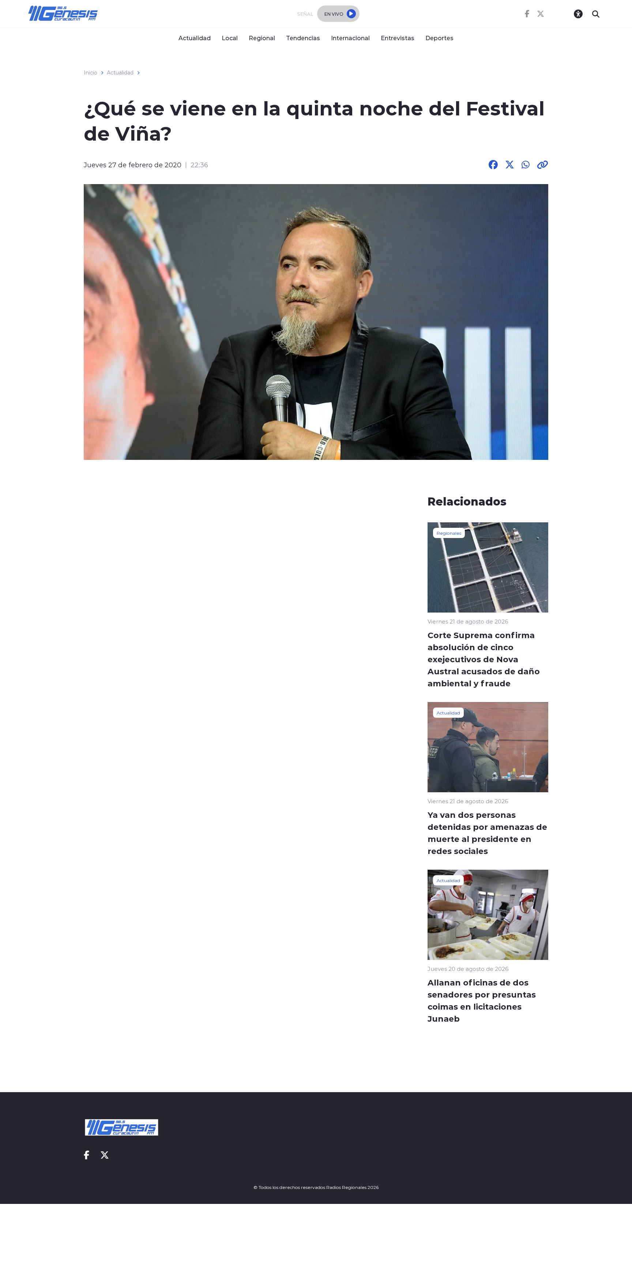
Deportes (439, 38)
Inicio (90, 72)
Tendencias (303, 38)
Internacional (350, 38)
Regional (262, 38)
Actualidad (194, 38)
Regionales (449, 533)
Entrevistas (397, 38)
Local (230, 38)
